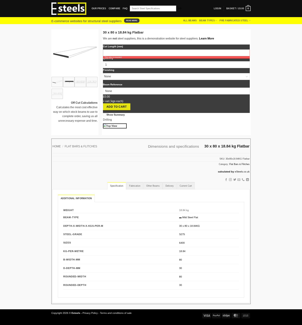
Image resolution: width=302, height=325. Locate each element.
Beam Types (207, 20)
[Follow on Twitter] (234, 179)
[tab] (116, 185)
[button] (238, 8)
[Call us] (243, 179)
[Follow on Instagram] (230, 179)
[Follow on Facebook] (226, 179)
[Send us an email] (239, 179)
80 (180, 259)
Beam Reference (112, 84)
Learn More (206, 38)
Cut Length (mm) (113, 46)
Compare (114, 8)
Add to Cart (116, 106)
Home (56, 146)
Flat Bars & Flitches (81, 146)
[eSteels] (68, 8)
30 (180, 268)
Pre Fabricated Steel (234, 20)
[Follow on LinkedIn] (247, 179)
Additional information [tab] (76, 198)
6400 (182, 242)
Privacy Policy (90, 313)
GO (179, 8)
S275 (182, 234)
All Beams (190, 20)
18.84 (182, 251)
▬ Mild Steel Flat (188, 217)
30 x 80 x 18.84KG (189, 225)
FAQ (125, 8)
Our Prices (99, 8)
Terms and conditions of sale (116, 313)
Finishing (108, 70)
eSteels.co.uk (242, 171)
